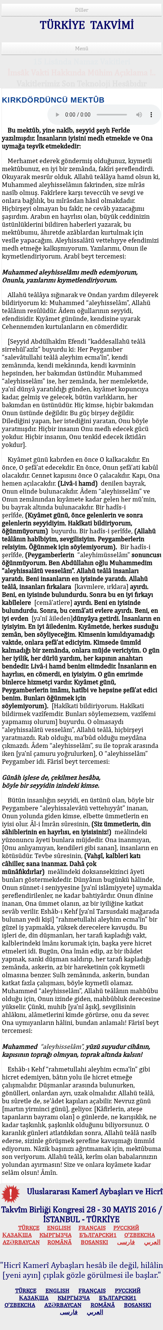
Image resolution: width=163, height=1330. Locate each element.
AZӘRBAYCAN (21, 1242)
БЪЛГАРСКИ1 (98, 1234)
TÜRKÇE (28, 1227)
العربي (152, 1242)
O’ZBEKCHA (139, 1234)
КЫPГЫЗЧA (55, 1234)
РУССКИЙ (126, 1227)
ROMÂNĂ (59, 1242)
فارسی (126, 1242)
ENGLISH (59, 1227)
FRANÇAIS (92, 1227)
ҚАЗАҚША (17, 1234)
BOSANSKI (94, 1242)
